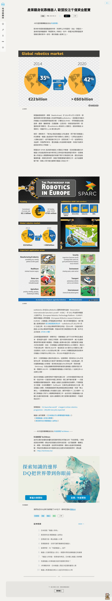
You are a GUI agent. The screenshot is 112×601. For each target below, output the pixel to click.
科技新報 (54, 23)
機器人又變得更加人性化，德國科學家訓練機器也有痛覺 (61, 552)
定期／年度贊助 (78, 497)
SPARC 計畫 (45, 332)
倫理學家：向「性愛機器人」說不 (53, 548)
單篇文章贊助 (36, 497)
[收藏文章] (60, 16)
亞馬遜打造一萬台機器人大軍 (51, 539)
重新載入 (59, 591)
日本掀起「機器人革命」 (50, 530)
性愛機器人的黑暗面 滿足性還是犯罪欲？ (56, 561)
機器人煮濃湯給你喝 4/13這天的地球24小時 (57, 570)
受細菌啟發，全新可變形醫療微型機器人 (55, 543)
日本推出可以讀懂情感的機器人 (59, 415)
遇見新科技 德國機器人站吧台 (46, 421)
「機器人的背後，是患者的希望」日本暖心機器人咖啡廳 (61, 556)
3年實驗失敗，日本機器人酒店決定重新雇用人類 (58, 565)
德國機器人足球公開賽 (44, 418)
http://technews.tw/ (45, 450)
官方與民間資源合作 (53, 323)
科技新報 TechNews (61, 431)
